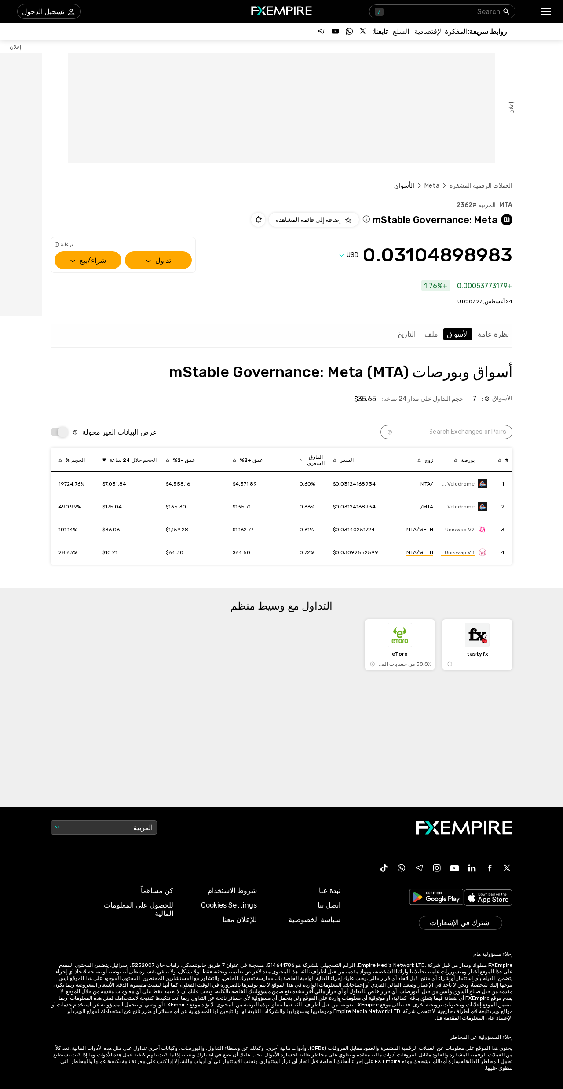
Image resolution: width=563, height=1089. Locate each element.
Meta (431, 185)
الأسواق (458, 334)
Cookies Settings (229, 905)
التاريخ (407, 334)
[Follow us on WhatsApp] (349, 31)
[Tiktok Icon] (384, 868)
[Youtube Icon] (454, 868)
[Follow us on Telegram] (321, 31)
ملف (431, 334)
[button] (546, 11)
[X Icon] (507, 868)
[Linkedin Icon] (472, 868)
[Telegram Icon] (419, 868)
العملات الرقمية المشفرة (481, 185)
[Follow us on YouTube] (335, 31)
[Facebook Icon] (489, 868)
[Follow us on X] (363, 31)
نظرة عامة (493, 334)
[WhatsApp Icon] (401, 868)
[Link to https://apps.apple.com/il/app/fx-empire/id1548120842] (488, 898)
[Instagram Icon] (436, 868)
